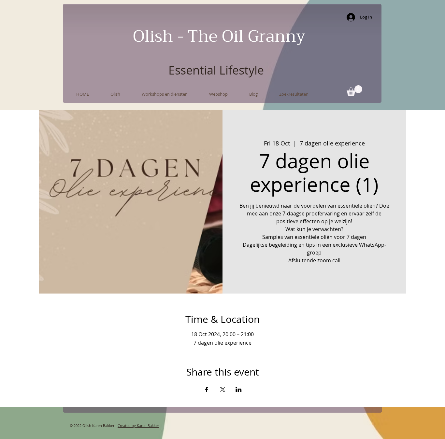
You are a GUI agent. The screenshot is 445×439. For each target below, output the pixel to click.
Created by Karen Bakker (138, 425)
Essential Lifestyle (216, 70)
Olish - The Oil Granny (219, 36)
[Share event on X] (223, 389)
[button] (354, 90)
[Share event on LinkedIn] (239, 389)
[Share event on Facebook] (207, 389)
